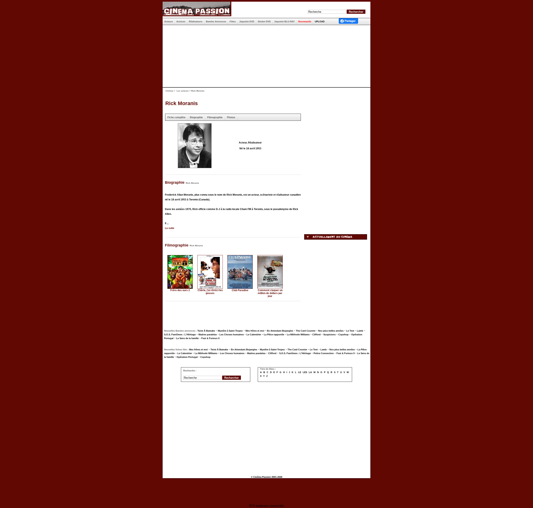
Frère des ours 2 (180, 290)
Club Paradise (240, 290)
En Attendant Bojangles (280, 330)
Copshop (343, 334)
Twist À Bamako (206, 330)
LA (310, 372)
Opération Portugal (187, 357)
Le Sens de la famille (187, 338)
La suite (169, 228)
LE (299, 372)
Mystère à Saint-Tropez (230, 330)
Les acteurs (183, 91)
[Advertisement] (265, 56)
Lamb (360, 330)
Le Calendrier (254, 334)
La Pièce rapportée (274, 334)
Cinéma (169, 91)
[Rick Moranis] (194, 166)
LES (305, 372)
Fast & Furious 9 (210, 338)
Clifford (316, 334)
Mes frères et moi (254, 330)
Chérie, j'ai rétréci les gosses (210, 292)
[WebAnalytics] (266, 491)
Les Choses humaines (231, 334)
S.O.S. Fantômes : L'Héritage (180, 334)
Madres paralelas (207, 334)
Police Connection (324, 353)
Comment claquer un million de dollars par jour (270, 293)
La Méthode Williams (298, 334)
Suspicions (329, 334)
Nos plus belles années (331, 330)
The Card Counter (305, 330)
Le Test (350, 330)
